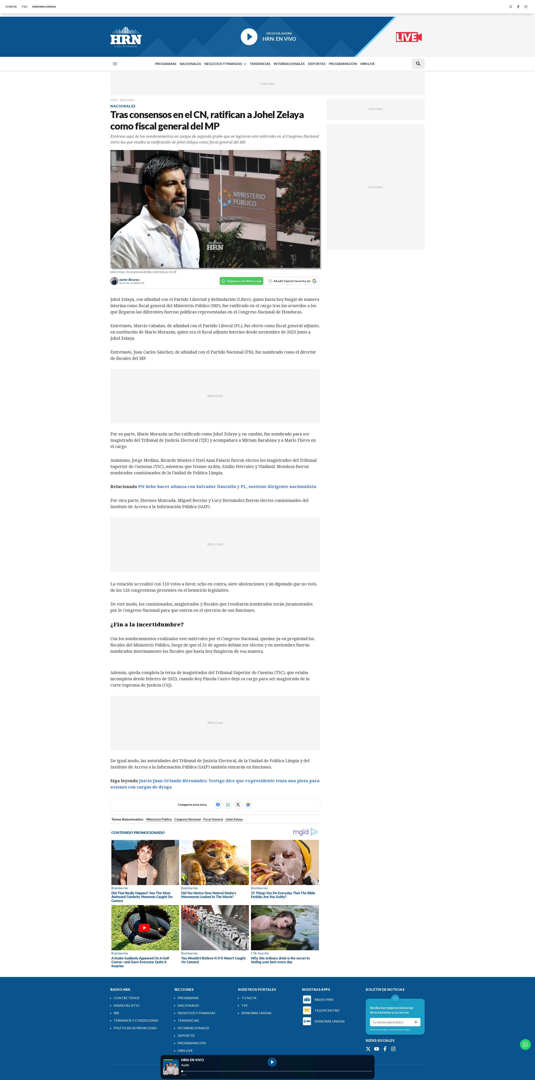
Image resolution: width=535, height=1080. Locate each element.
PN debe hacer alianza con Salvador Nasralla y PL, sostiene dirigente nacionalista (227, 486)
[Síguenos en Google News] (248, 804)
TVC (24, 6)
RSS (116, 1013)
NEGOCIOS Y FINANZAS (223, 64)
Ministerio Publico (159, 819)
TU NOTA (11, 6)
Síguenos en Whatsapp (244, 281)
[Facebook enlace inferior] (384, 1048)
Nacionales (127, 100)
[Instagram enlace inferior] (393, 1048)
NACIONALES (190, 64)
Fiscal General (213, 819)
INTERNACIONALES (289, 64)
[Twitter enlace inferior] (368, 1048)
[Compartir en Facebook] (218, 804)
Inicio (113, 100)
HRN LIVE (367, 64)
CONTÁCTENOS (126, 998)
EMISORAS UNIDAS (44, 6)
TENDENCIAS (260, 64)
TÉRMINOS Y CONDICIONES (136, 1020)
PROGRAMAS (165, 64)
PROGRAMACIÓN (343, 64)
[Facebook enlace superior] (518, 6)
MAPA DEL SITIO (127, 1005)
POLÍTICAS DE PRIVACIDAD (135, 1028)
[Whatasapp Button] (525, 1044)
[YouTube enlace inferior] (376, 1048)
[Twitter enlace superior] (510, 6)
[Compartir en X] (238, 804)
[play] (272, 1062)
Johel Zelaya (234, 819)
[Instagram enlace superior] (525, 6)
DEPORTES (317, 64)
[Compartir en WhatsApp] (228, 804)
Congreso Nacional (187, 819)
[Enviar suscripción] (416, 1022)
